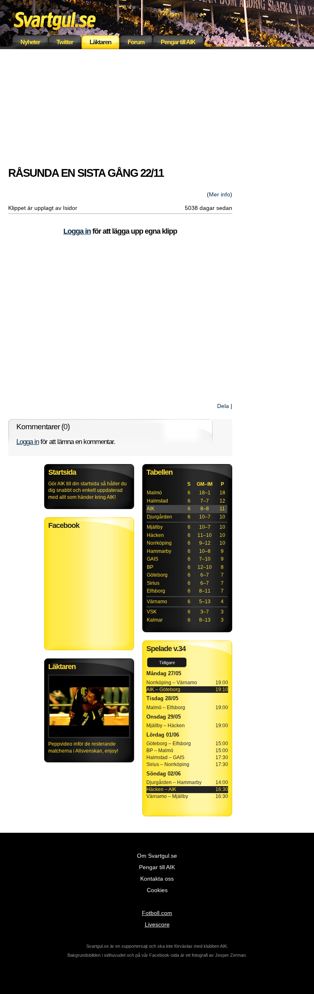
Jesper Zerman (230, 955)
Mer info (219, 194)
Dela (223, 406)
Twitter (64, 41)
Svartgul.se (67, 19)
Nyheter (30, 41)
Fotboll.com (157, 913)
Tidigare (167, 662)
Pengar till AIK (178, 41)
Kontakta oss (157, 878)
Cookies (157, 890)
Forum (136, 41)
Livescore (157, 924)
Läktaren (100, 41)
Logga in (77, 231)
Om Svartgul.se (157, 855)
